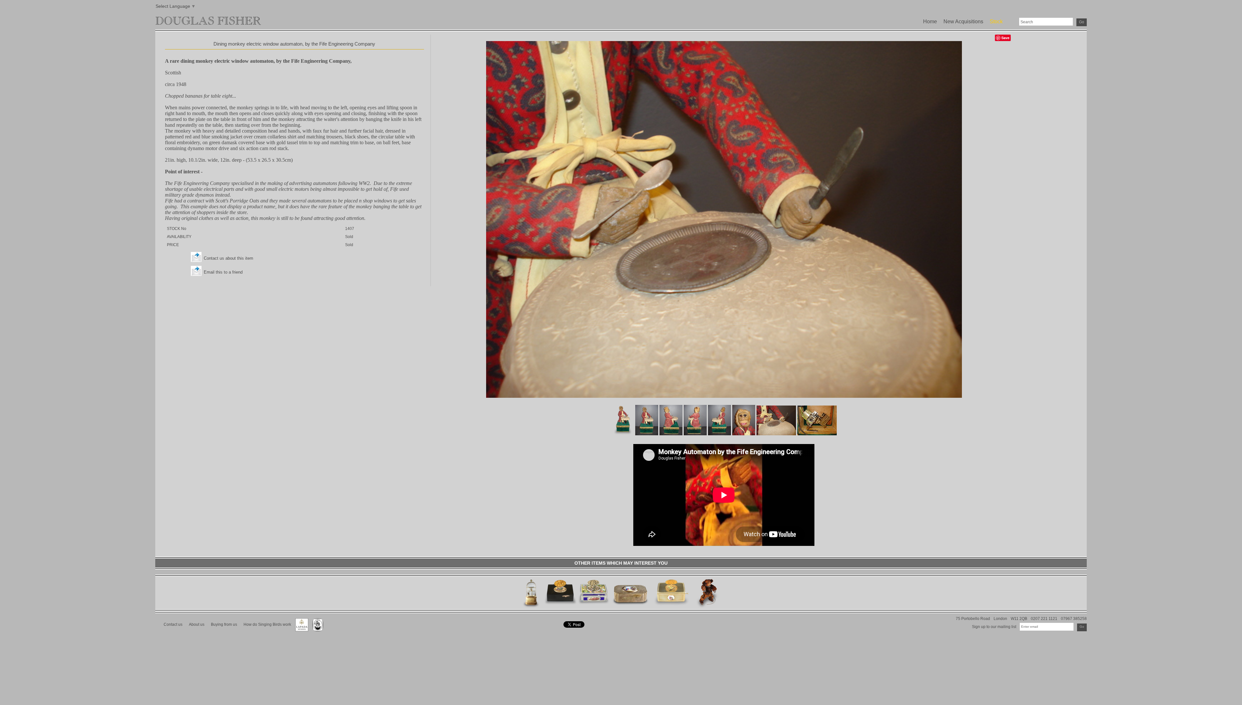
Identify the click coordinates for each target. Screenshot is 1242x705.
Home (930, 21)
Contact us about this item (228, 258)
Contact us (173, 624)
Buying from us (224, 624)
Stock (996, 21)
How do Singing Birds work (267, 624)
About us (196, 624)
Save (1005, 37)
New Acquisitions (963, 21)
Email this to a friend (223, 272)
